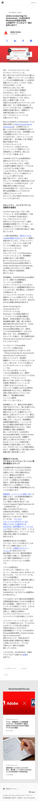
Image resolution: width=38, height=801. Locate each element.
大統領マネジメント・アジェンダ (16, 549)
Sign (6, 675)
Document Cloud (15, 12)
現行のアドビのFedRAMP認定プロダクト (17, 236)
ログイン (33, 3)
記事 (24, 654)
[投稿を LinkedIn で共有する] (15, 41)
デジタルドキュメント (12, 719)
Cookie (25, 798)
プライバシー (29, 795)
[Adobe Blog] (7, 2)
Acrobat (24, 668)
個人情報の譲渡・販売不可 (9, 798)
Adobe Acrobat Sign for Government (17, 125)
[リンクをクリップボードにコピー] (31, 41)
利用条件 (20, 798)
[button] (19, 789)
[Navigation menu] (2, 2)
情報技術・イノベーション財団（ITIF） (17, 494)
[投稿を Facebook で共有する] (23, 41)
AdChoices (32, 798)
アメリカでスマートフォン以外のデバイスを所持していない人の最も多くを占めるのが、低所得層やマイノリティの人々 (18, 524)
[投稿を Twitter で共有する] (7, 41)
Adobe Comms (15, 32)
